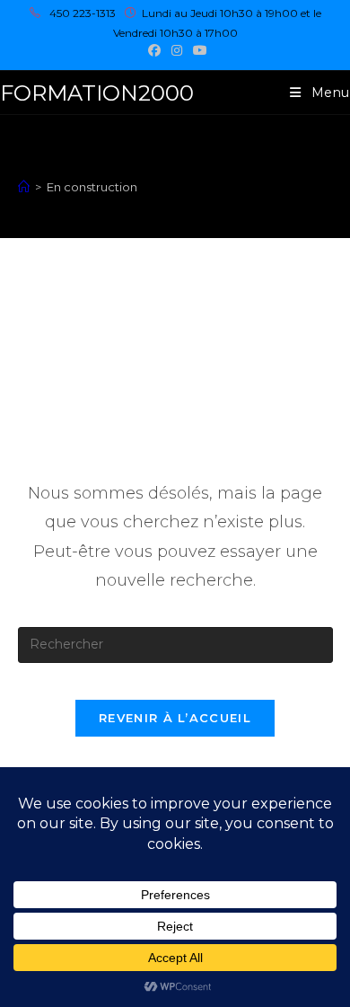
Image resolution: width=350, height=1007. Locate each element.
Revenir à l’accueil (175, 718)
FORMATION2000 (97, 93)
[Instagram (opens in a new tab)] (177, 50)
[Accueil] (24, 187)
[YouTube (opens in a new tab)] (197, 50)
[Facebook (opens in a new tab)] (154, 50)
